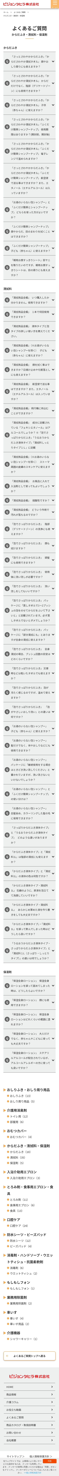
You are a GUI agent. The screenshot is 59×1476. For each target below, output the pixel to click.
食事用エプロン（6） (23, 1205)
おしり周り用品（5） (23, 1101)
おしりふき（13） (21, 1096)
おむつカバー (17, 1130)
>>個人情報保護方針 (32, 1473)
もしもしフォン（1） (23, 1288)
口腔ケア (13, 1219)
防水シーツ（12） (21, 1241)
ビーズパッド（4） (21, 1246)
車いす (12, 1312)
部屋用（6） (17, 1122)
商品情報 (11, 1394)
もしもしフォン (18, 1282)
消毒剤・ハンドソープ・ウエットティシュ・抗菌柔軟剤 (30, 1258)
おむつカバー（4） (21, 1137)
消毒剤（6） (17, 1268)
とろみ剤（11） (20, 1200)
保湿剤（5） (17, 1163)
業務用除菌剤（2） (21, 1303)
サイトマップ (14, 1456)
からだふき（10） (21, 1152)
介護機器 (13, 1332)
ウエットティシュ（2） (24, 1273)
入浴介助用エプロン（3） (26, 1178)
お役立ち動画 (13, 1409)
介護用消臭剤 (17, 1110)
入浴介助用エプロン (22, 1171)
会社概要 (11, 1440)
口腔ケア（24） (20, 1226)
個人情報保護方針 (39, 1456)
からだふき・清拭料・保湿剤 (28, 1145)
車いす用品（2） (20, 1324)
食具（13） (17, 1211)
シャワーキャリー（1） (24, 1339)
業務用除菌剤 (17, 1297)
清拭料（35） (18, 1157)
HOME (9, 1387)
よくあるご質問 (15, 1417)
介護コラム (12, 1402)
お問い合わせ (13, 1432)
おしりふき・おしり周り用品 (28, 1089)
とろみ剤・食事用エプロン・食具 (30, 1190)
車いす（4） (17, 1318)
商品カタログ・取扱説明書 (21, 1425)
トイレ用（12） (20, 1116)
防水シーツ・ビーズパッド (26, 1234)
